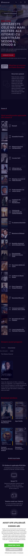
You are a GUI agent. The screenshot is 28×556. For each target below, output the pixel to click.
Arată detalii (14, 549)
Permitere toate (14, 545)
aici (18, 541)
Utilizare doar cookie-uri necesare (14, 553)
